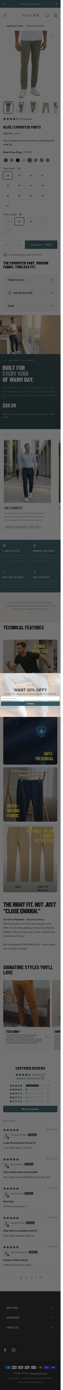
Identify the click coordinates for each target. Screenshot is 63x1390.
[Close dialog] (59, 675)
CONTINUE (30, 704)
